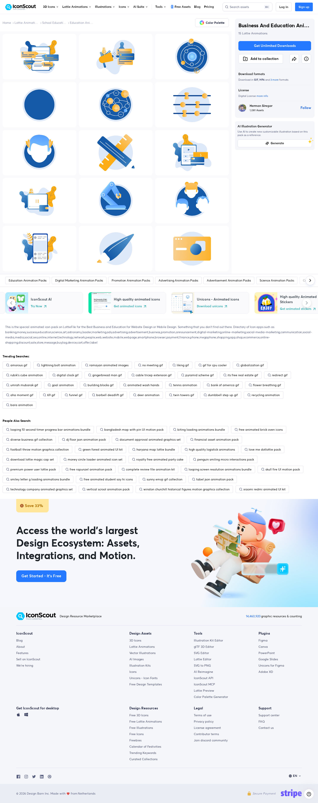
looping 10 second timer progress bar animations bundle (50, 430)
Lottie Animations (26, 23)
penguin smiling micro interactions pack (225, 459)
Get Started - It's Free (41, 576)
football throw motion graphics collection (39, 449)
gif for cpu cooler (215, 365)
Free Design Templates (145, 684)
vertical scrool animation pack (108, 489)
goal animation (63, 385)
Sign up (304, 7)
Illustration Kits (140, 665)
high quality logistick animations (212, 449)
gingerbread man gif (107, 375)
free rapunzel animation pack (91, 469)
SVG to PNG (202, 665)
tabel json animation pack (214, 479)
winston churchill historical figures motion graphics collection (186, 489)
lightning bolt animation (58, 365)
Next (306, 303)
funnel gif (75, 395)
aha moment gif (21, 395)
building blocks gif (101, 385)
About (20, 647)
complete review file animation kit (150, 469)
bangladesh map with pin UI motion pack (134, 430)
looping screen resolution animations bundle (220, 469)
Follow (305, 108)
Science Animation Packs (277, 280)
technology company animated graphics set (41, 489)
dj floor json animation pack (86, 439)
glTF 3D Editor (204, 647)
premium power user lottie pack (33, 469)
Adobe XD (266, 672)
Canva (263, 647)
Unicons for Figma (271, 665)
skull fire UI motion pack (282, 469)
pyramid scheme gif (199, 375)
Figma (263, 640)
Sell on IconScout (28, 659)
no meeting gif (152, 365)
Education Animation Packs (82, 23)
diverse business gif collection (31, 439)
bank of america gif (225, 385)
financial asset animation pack (216, 439)
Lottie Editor (202, 659)
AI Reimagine (203, 672)
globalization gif (252, 365)
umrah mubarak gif (24, 385)
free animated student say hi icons (108, 479)
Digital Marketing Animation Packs (79, 280)
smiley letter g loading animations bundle (40, 479)
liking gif (183, 365)
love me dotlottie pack (265, 449)
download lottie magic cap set (32, 459)
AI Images (136, 659)
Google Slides (268, 659)
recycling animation (266, 395)
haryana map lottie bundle (156, 449)
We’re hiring (24, 665)
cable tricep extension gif (154, 375)
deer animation (148, 395)
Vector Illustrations (142, 653)
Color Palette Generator (211, 697)
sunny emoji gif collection (164, 479)
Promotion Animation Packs (131, 280)
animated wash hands (143, 385)
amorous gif (18, 365)
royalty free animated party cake (159, 459)
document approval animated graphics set (150, 439)
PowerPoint (267, 653)
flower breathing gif (267, 385)
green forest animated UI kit (103, 449)
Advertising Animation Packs (178, 280)
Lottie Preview (204, 691)
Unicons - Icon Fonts (143, 678)
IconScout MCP (204, 684)
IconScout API (203, 678)
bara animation (21, 405)
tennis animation (185, 385)
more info (262, 96)
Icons (133, 672)
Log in (283, 7)
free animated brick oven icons (261, 430)
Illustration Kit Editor (208, 640)
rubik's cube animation (26, 375)
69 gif (51, 395)
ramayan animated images (108, 365)
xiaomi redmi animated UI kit (264, 489)
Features (22, 653)
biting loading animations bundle (201, 430)
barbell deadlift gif (110, 395)
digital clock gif (68, 375)
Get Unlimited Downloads (275, 46)
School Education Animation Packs (54, 23)
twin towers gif (183, 395)
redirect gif (279, 375)
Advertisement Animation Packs (229, 280)
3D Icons (135, 640)
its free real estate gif (243, 375)
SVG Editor (201, 653)
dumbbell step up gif (223, 395)
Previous (11, 303)
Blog (19, 640)
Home (7, 23)
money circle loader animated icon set (95, 459)
